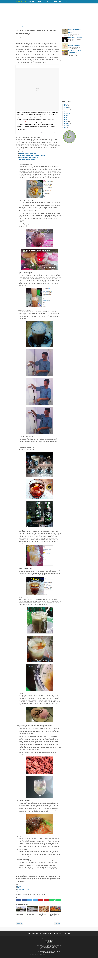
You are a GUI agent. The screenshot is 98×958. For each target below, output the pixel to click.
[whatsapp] (55, 900)
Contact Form (39, 933)
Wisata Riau (48, 1)
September (68, 113)
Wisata (39, 1)
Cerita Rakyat (58, 1)
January (67, 125)
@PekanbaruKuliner (21, 891)
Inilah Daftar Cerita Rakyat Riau (75, 37)
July (66, 105)
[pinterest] (43, 900)
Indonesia (66, 1)
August (67, 115)
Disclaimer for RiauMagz (53, 933)
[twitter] (32, 900)
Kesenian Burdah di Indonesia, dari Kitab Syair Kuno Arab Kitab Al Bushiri (75, 31)
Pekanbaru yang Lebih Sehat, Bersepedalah (28, 157)
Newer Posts (19, 923)
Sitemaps (45, 933)
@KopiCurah (20, 886)
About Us (33, 933)
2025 (65, 111)
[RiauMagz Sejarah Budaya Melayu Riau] (21, 1)
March (67, 107)
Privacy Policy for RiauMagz (64, 933)
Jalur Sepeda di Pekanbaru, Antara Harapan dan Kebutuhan (32, 155)
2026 (65, 104)
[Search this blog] (81, 2)
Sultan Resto (32, 132)
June (67, 117)
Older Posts (57, 923)
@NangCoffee (20, 887)
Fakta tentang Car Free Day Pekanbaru (27, 153)
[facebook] (21, 900)
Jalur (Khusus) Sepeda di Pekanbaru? (27, 159)
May (67, 119)
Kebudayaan (31, 1)
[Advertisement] (49, 14)
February (67, 109)
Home (29, 933)
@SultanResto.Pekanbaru (23, 889)
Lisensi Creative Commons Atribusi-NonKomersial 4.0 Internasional (49, 945)
